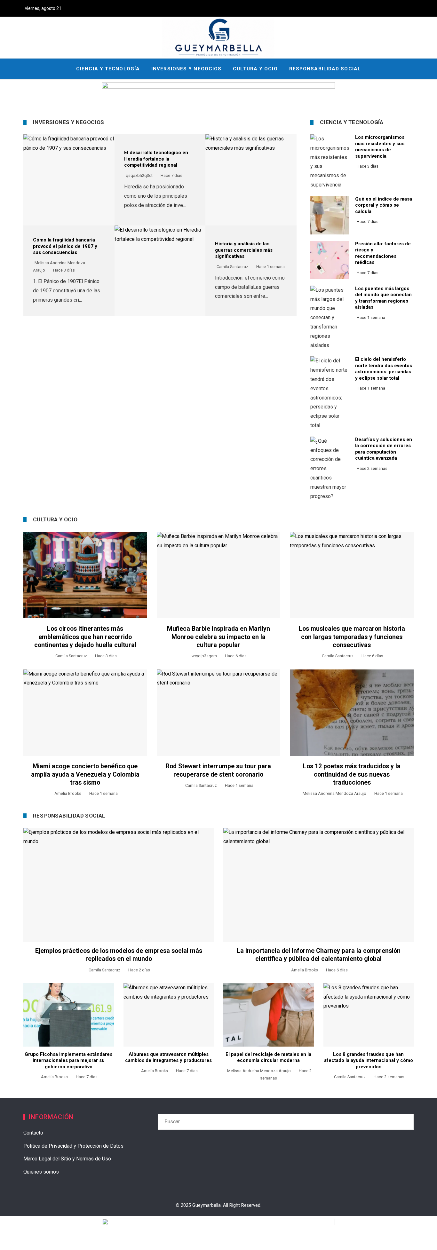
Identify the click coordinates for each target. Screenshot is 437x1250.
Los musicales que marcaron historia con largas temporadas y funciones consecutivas (352, 637)
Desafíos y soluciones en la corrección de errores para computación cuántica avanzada (383, 449)
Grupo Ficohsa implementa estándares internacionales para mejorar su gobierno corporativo (68, 1060)
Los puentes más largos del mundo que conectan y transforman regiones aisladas (383, 298)
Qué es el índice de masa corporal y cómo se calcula (383, 205)
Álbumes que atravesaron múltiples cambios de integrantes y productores (168, 1057)
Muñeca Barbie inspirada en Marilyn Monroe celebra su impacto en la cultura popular (218, 637)
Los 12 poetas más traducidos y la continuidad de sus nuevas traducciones (352, 774)
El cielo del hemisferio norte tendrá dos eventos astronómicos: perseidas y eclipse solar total (383, 368)
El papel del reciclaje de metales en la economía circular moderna (268, 1057)
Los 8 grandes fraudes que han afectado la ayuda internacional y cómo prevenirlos (368, 1060)
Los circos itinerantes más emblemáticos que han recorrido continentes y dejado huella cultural (85, 637)
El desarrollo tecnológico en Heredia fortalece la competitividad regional (156, 159)
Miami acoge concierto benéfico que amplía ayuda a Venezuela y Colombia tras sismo (85, 774)
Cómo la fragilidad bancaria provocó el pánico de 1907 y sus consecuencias (65, 246)
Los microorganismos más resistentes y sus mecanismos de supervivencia (379, 146)
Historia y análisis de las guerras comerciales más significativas (244, 250)
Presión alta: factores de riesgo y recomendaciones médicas (383, 253)
